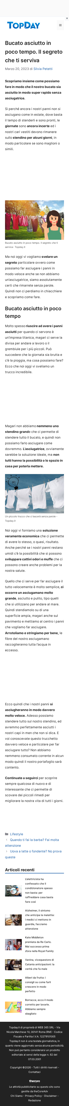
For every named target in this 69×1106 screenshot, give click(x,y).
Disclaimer (50, 1095)
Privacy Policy (33, 1095)
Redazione (34, 1100)
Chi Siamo (17, 1095)
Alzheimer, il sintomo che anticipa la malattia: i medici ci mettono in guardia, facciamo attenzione (39, 919)
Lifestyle (16, 834)
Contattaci (34, 1072)
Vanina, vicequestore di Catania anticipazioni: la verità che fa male (39, 964)
